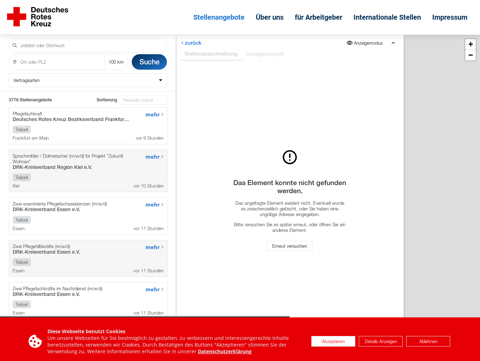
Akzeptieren (333, 341)
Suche (150, 62)
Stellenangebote (219, 17)
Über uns (270, 17)
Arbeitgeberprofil (265, 54)
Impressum (449, 17)
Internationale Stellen (387, 17)
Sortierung (107, 99)
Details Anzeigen (381, 341)
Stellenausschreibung (211, 54)
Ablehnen (428, 341)
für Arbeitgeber (318, 17)
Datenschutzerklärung (225, 351)
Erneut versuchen (290, 246)
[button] (470, 44)
